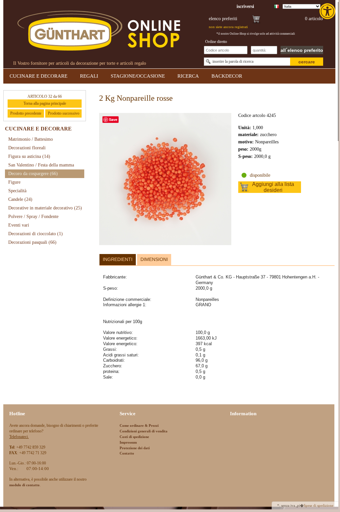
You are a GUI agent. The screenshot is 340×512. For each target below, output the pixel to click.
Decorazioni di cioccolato (35, 233)
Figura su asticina (29, 156)
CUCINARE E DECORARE (38, 76)
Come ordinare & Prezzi (139, 425)
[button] (328, 11)
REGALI (89, 76)
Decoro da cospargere (33, 173)
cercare (306, 61)
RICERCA (188, 76)
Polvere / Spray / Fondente (33, 216)
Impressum (128, 442)
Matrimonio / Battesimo (30, 139)
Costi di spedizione (134, 437)
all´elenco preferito (302, 50)
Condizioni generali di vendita (144, 431)
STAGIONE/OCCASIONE (138, 76)
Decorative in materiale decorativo (45, 207)
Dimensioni (154, 259)
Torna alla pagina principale (44, 103)
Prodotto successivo (63, 113)
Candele (20, 199)
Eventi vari (18, 225)
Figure (14, 182)
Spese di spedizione (318, 505)
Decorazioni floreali (27, 147)
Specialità (17, 190)
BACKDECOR (226, 76)
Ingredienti (117, 259)
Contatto (127, 453)
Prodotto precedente (25, 113)
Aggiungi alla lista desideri (273, 187)
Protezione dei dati (135, 448)
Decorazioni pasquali (32, 242)
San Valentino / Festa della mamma (41, 165)
